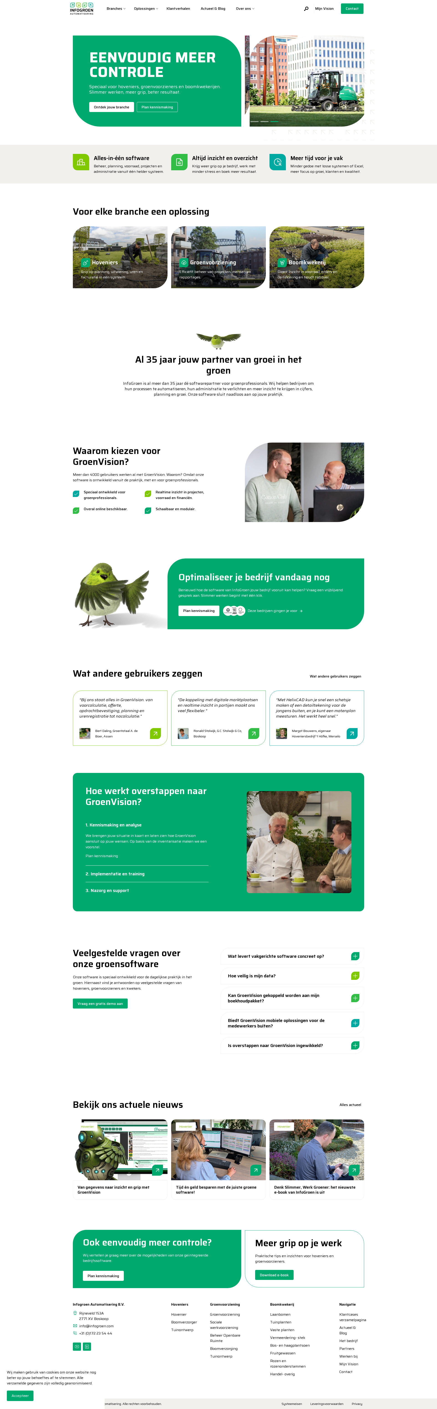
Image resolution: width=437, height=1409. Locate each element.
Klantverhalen (178, 8)
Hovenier (87, 1126)
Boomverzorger (179, 1322)
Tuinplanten (280, 1322)
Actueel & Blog (213, 8)
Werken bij (348, 1356)
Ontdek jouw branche (111, 107)
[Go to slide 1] (254, 121)
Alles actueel (350, 1105)
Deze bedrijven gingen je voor (272, 611)
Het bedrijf (348, 1341)
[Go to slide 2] (264, 121)
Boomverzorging (224, 1348)
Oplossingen (144, 8)
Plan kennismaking (157, 107)
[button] (304, 482)
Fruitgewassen (282, 1353)
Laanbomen (280, 1314)
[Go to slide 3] (274, 121)
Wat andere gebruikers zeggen (335, 676)
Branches (114, 8)
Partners (346, 1348)
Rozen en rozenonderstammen (288, 1363)
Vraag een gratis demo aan (100, 1003)
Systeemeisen (292, 1403)
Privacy (357, 1403)
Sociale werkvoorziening (224, 1325)
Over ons (243, 8)
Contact (352, 8)
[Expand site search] (304, 8)
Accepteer (20, 1396)
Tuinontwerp (179, 1330)
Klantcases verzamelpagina (349, 1317)
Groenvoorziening (225, 1314)
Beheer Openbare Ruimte (225, 1338)
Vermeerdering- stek (287, 1337)
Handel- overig (282, 1374)
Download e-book (274, 1275)
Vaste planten (282, 1330)
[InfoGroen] (81, 9)
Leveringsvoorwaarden (326, 1403)
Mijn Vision (324, 8)
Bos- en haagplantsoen (290, 1345)
